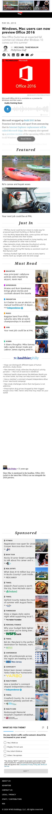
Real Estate (11, 568)
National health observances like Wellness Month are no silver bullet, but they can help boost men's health (25, 375)
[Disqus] (26, 430)
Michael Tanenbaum (26, 47)
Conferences (11, 653)
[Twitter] (9, 55)
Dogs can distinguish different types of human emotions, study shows (22, 366)
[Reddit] (18, 55)
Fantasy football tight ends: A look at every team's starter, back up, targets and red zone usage (24, 254)
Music (8, 313)
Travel (8, 582)
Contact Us (7, 790)
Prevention (11, 299)
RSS (3, 803)
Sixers (8, 341)
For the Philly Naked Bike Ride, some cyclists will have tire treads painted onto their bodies (25, 235)
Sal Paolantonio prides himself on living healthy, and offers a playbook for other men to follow (25, 240)
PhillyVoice (6, 15)
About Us (6, 781)
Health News (11, 681)
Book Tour (10, 554)
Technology (11, 60)
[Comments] (22, 55)
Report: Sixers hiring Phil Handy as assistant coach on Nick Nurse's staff (25, 250)
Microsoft (23, 60)
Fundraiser (11, 611)
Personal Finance (13, 625)
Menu (48, 15)
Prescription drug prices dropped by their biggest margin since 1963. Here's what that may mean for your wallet (25, 390)
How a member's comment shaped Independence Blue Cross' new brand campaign (25, 380)
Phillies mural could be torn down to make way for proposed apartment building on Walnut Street (24, 231)
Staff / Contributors (12, 799)
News (19, 13)
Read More (26, 139)
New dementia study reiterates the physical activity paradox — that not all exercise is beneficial (24, 245)
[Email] (27, 55)
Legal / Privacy (9, 794)
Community (11, 667)
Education (10, 271)
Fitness (9, 540)
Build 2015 (29, 120)
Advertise (6, 785)
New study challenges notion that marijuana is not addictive (24, 385)
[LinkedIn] (13, 55)
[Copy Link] (32, 55)
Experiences (11, 285)
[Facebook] (4, 55)
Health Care (11, 709)
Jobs (8, 327)
